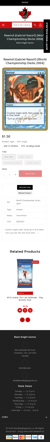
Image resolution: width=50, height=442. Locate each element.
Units (4, 169)
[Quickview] (19, 310)
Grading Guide (33, 146)
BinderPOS (39, 431)
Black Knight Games (25, 42)
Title (4, 152)
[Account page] (40, 25)
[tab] (25, 187)
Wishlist (25, 2)
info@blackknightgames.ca (25, 380)
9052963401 (25, 368)
